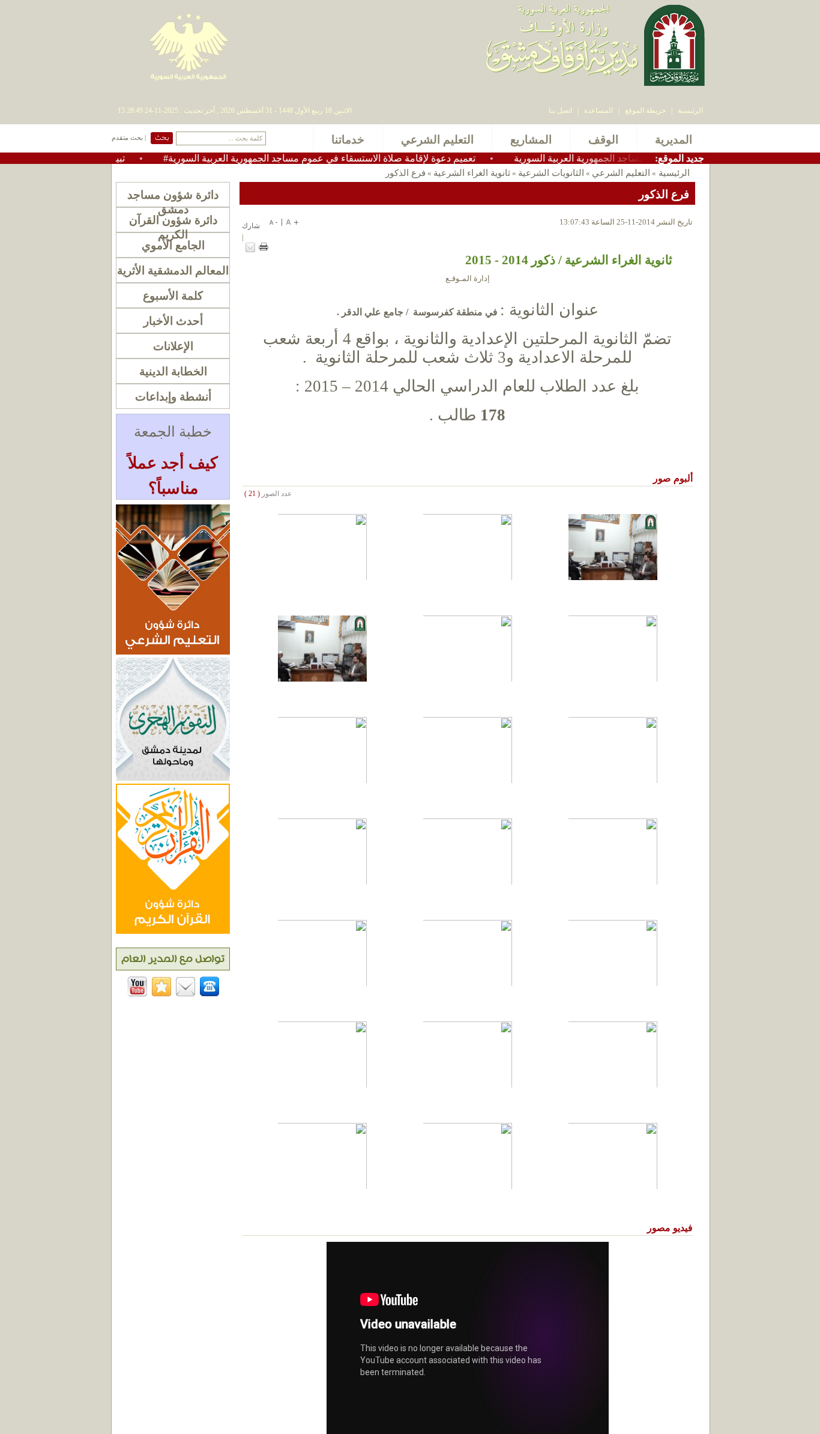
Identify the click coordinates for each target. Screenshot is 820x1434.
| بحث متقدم (129, 138)
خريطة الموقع (645, 110)
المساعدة (598, 110)
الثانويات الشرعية (551, 173)
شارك (251, 226)
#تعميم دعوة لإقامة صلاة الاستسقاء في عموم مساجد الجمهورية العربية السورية (350, 158)
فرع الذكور (405, 173)
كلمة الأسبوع (173, 295)
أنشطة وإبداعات (173, 396)
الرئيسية (690, 110)
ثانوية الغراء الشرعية (471, 173)
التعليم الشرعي (621, 173)
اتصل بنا (560, 110)
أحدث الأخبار (173, 321)
